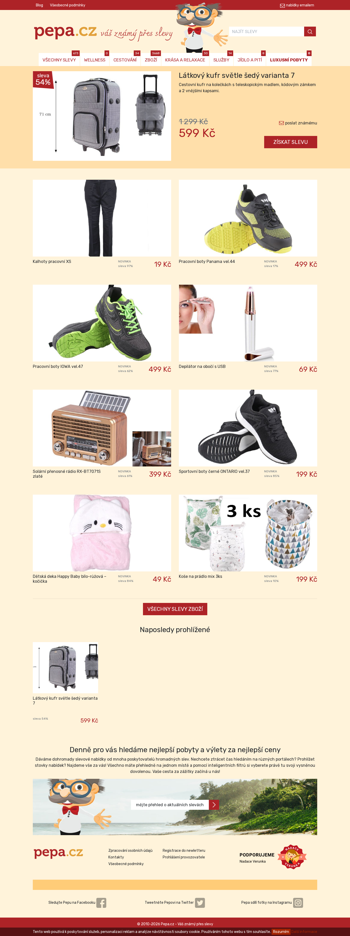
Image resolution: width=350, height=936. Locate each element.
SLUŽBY (222, 57)
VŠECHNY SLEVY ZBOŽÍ (175, 609)
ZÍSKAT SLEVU (290, 142)
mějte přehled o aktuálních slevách (170, 804)
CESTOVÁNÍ (126, 57)
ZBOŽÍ (152, 57)
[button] (43, 117)
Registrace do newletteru (184, 850)
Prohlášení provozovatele (184, 857)
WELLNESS (96, 57)
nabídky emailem (300, 5)
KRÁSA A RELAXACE (186, 57)
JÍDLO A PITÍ (251, 57)
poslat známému (301, 123)
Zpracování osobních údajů (130, 850)
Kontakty (116, 857)
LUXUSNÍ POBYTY (290, 57)
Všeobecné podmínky (67, 5)
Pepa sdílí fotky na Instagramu (267, 902)
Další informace (304, 932)
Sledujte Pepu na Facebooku (72, 902)
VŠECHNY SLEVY (60, 57)
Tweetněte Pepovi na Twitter (169, 902)
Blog (39, 5)
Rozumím (281, 932)
